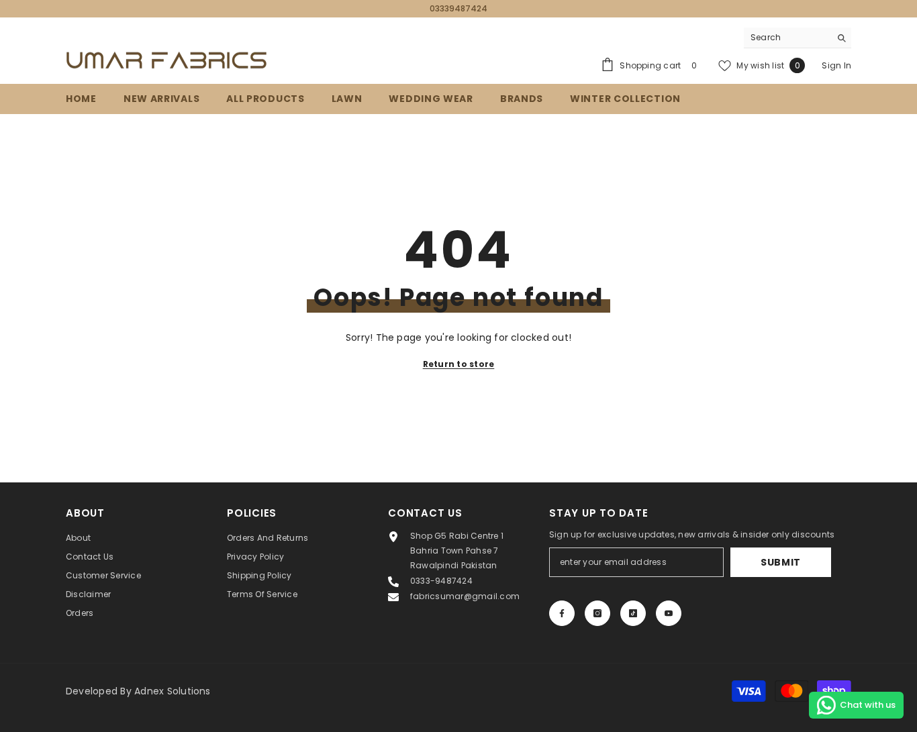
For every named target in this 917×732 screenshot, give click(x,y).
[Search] (797, 38)
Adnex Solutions (172, 691)
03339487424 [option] (458, 8)
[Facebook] (562, 613)
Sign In (836, 65)
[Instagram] (597, 613)
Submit (781, 562)
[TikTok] (633, 613)
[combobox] (787, 38)
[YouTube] (668, 613)
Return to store (459, 364)
